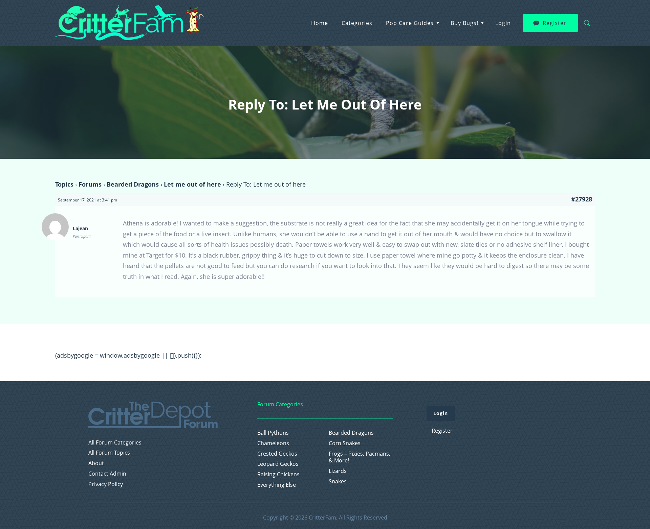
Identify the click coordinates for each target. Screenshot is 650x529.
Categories (357, 23)
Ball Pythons (273, 432)
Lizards (338, 471)
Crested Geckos (277, 453)
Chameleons (273, 443)
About (96, 463)
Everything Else (276, 484)
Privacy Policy (105, 484)
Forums (90, 184)
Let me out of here (192, 184)
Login (503, 23)
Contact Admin (107, 473)
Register (554, 23)
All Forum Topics (109, 452)
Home (319, 23)
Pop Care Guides (410, 23)
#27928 (581, 199)
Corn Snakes (345, 443)
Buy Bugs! (464, 23)
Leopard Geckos (278, 463)
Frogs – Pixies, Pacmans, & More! (359, 457)
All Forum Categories (115, 442)
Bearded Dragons (133, 184)
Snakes (338, 481)
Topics (64, 184)
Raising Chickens (278, 474)
